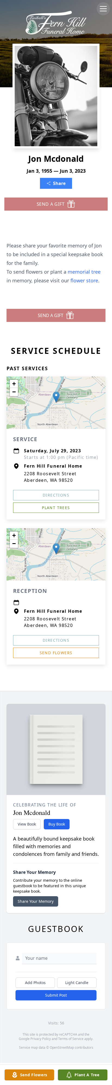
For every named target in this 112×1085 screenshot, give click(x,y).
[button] (56, 397)
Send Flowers (56, 652)
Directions (56, 495)
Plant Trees (56, 507)
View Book (27, 824)
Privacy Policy (40, 1038)
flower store (84, 280)
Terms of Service (70, 1038)
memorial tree (84, 271)
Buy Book (56, 824)
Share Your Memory (36, 901)
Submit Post (56, 995)
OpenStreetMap (62, 1047)
